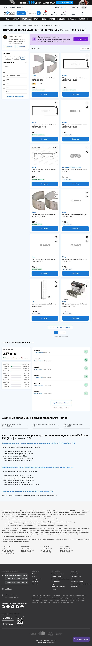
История (34, 576)
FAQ (52, 584)
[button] (21, 13)
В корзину (44, 94)
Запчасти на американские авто (80, 584)
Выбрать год (82, 39)
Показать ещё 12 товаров (61, 327)
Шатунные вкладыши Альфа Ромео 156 (73, 425)
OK (23, 58)
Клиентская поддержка (58, 586)
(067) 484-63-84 (10, 582)
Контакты (35, 581)
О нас (6, 7)
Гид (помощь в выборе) (78, 581)
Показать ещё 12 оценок (62, 403)
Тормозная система (16, 19)
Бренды (73, 579)
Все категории (75, 574)
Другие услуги (55, 581)
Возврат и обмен (56, 576)
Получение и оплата (15, 7)
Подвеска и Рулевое (36, 19)
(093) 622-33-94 (22, 582)
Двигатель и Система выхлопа (26, 19)
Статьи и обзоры (76, 576)
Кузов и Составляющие (72, 19)
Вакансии (35, 584)
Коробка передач (44, 19)
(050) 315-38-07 (22, 578)
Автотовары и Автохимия (82, 19)
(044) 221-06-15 (10, 578)
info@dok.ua (8, 589)
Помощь (54, 589)
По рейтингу (84, 48)
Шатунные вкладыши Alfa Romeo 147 (44, 425)
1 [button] (56, 332)
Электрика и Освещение (62, 19)
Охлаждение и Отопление (52, 19)
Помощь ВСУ (75, 586)
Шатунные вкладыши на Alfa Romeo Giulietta (11, 425)
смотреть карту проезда (11, 597)
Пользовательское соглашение (60, 579)
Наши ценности (36, 579)
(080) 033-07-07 (10, 575)
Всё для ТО (7, 19)
